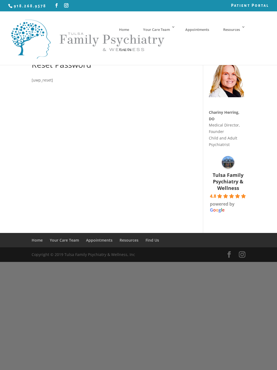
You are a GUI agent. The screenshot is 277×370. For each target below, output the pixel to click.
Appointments (197, 29)
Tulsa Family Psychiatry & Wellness (228, 181)
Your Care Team (156, 29)
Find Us (125, 49)
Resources (231, 29)
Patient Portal (250, 5)
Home (124, 29)
